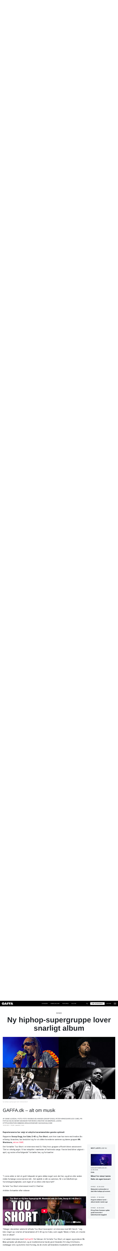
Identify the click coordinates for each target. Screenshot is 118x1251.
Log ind (108, 1003)
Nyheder (45, 1003)
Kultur (73, 1003)
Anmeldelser (55, 1003)
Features (65, 1003)
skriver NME (18, 1142)
